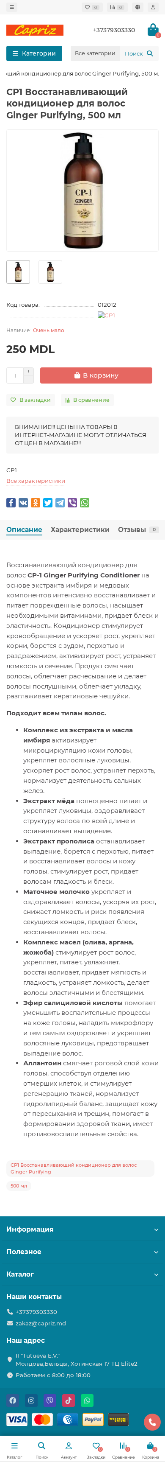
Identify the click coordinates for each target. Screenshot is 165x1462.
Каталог (20, 1274)
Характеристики (80, 530)
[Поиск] (149, 53)
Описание (24, 530)
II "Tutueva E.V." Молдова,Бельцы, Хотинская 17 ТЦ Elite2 (77, 1359)
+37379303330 (36, 1311)
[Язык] (137, 7)
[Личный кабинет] (153, 7)
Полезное (23, 1252)
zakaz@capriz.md (41, 1323)
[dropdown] (11, 7)
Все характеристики (35, 480)
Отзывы (137, 530)
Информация (30, 1229)
